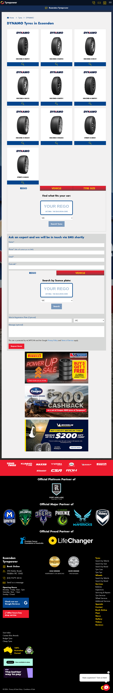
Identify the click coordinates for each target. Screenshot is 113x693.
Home (11, 18)
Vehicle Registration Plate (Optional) (22, 317)
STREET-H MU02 (23, 177)
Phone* (21, 249)
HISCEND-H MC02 (22, 98)
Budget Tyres (7, 638)
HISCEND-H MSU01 (23, 138)
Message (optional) (16, 325)
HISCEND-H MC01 (90, 59)
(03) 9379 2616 (14, 578)
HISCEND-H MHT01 (56, 98)
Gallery (98, 619)
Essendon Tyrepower (58, 8)
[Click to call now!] (93, 2)
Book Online (101, 610)
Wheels (98, 575)
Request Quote (16, 346)
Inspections (99, 590)
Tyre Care (99, 569)
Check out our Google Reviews (12, 602)
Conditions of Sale (29, 689)
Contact (99, 607)
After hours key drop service (13, 614)
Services (99, 584)
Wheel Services (101, 598)
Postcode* (12, 264)
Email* (11, 257)
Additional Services (102, 601)
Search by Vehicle (102, 561)
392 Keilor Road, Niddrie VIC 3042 (15, 572)
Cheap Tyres (7, 641)
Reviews (99, 625)
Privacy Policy (53, 340)
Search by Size (101, 564)
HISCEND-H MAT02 (56, 59)
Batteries (98, 587)
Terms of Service (67, 340)
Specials (99, 604)
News (98, 616)
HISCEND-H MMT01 (90, 98)
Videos (98, 622)
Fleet (97, 613)
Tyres (97, 558)
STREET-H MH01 (90, 138)
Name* (11, 242)
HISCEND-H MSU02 (56, 138)
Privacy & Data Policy (15, 689)
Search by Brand (101, 566)
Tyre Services (100, 595)
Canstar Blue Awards (10, 635)
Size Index (7, 633)
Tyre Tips (98, 572)
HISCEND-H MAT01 (23, 59)
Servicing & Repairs (102, 592)
